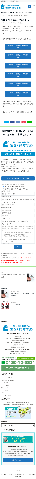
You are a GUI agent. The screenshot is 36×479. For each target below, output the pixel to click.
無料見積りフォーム (18, 460)
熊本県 (24, 402)
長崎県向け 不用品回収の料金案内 (18, 75)
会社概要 (3, 392)
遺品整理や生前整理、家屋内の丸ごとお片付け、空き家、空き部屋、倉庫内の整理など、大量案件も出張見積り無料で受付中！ (18, 12)
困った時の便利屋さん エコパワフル (18, 333)
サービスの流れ (5, 385)
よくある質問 (4, 390)
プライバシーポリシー (6, 395)
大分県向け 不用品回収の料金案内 (18, 65)
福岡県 (8, 402)
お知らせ (23, 23)
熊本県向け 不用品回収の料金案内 (18, 84)
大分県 (16, 402)
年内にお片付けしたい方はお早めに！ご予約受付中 (22, 294)
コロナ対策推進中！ (16, 304)
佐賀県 (12, 402)
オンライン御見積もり (6, 378)
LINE (29, 122)
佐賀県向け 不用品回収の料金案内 (18, 56)
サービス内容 (4, 382)
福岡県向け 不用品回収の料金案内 (18, 46)
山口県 (27, 402)
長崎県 (20, 402)
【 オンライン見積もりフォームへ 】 (18, 178)
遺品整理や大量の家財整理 (7, 380)
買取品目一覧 (4, 387)
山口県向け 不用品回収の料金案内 (18, 94)
